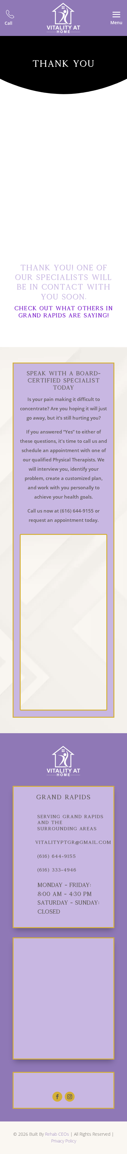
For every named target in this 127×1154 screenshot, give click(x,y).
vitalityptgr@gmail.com (73, 842)
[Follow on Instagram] (70, 1097)
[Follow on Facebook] (57, 1097)
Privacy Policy (63, 1141)
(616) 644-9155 (56, 856)
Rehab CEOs (57, 1134)
